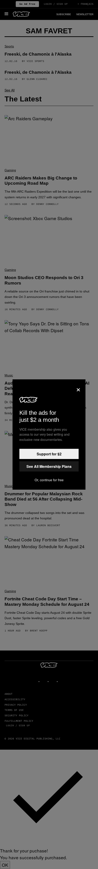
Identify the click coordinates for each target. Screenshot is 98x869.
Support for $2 (49, 454)
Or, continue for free (49, 480)
